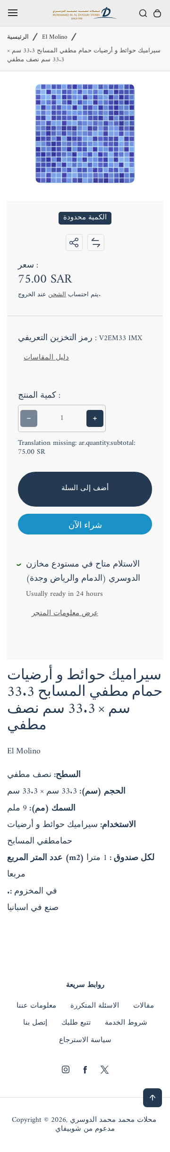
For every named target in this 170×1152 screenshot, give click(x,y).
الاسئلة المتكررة (94, 1006)
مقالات (143, 1006)
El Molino (55, 37)
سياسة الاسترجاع (85, 1041)
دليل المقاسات (46, 357)
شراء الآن (85, 525)
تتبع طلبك (76, 1023)
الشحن (57, 294)
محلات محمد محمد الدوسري (113, 1120)
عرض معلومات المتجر (65, 613)
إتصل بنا (35, 1023)
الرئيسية (18, 37)
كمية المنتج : (39, 396)
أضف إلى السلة (85, 488)
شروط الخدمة (126, 1023)
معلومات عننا (36, 1006)
